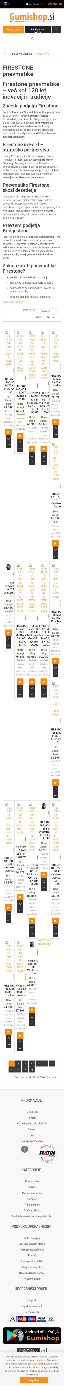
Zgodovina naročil (32, 1306)
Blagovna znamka (22, 53)
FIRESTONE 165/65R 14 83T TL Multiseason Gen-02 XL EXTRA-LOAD (34, 403)
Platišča (32, 1187)
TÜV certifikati (32, 1210)
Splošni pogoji (32, 1238)
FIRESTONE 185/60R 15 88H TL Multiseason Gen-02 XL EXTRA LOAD (34, 874)
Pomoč (32, 1255)
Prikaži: (39, 317)
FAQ (32, 1135)
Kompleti (32, 1199)
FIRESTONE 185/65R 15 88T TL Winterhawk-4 (35, 967)
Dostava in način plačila (32, 1243)
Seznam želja (32, 1312)
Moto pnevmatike (32, 1193)
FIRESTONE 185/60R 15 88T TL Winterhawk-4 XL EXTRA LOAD (46, 830)
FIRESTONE (42, 53)
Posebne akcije (32, 1278)
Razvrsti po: (29, 310)
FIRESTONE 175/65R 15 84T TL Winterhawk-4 (11, 589)
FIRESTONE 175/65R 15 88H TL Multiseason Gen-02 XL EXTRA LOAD (22, 635)
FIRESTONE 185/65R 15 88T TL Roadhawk (22, 990)
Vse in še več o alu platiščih (32, 1123)
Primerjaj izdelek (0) (13, 302)
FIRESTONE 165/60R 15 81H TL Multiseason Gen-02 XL (22, 392)
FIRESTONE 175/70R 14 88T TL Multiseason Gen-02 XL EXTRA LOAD (34, 635)
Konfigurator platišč (38, 30)
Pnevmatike (32, 1181)
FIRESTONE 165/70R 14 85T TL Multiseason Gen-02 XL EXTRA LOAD (46, 403)
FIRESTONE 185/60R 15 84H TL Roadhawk (22, 852)
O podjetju (32, 1112)
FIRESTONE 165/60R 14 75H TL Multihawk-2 (11, 385)
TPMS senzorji (32, 1204)
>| (32, 1069)
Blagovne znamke (32, 1267)
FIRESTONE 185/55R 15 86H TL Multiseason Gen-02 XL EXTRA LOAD (46, 635)
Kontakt (32, 1117)
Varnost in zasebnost (32, 1249)
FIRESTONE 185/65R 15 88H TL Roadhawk (11, 990)
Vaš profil (32, 1300)
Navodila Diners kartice (32, 1273)
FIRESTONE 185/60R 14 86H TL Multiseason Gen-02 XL (11, 864)
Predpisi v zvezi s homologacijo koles (32, 1216)
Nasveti (32, 1129)
